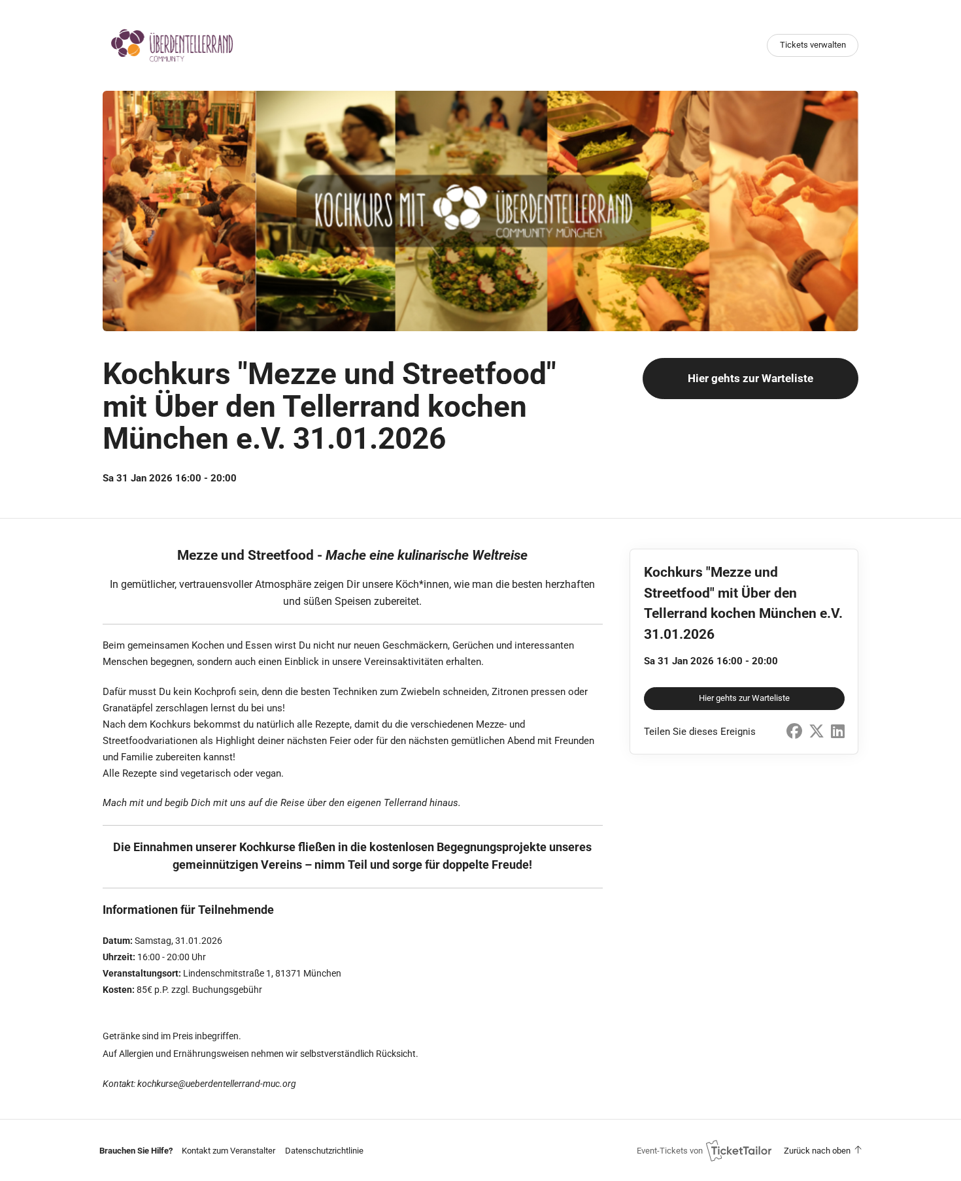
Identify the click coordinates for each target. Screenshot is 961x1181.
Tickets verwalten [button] (813, 45)
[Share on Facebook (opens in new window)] (794, 731)
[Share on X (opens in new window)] (816, 731)
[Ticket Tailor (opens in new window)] (738, 1150)
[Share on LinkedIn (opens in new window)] (838, 731)
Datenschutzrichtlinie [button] (324, 1151)
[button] (228, 1151)
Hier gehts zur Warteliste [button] (750, 378)
